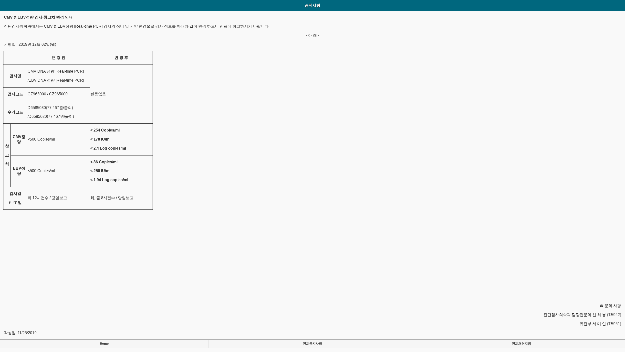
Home (104, 343)
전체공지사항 (312, 343)
